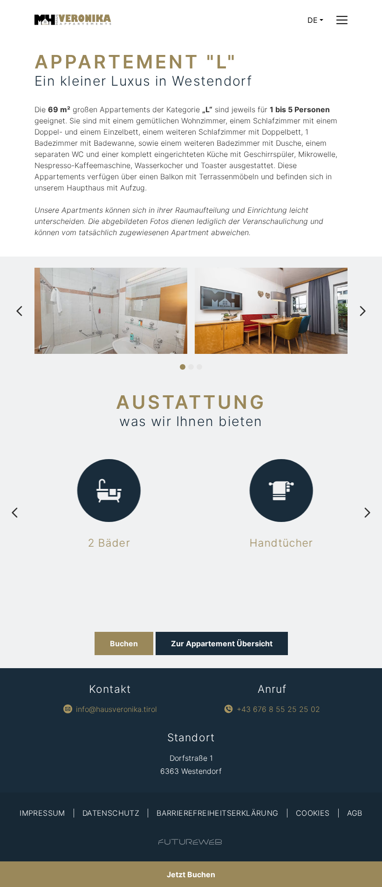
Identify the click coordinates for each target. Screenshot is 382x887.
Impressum (42, 813)
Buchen (124, 643)
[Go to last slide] (19, 311)
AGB (354, 813)
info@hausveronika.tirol (116, 709)
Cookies (313, 813)
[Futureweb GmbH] (190, 841)
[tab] (182, 367)
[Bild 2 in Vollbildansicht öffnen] (271, 311)
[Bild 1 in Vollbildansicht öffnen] (110, 311)
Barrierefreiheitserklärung (217, 813)
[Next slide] (362, 311)
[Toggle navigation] (342, 20)
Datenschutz (110, 813)
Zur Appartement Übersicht (222, 643)
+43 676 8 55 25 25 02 (278, 709)
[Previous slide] (14, 512)
